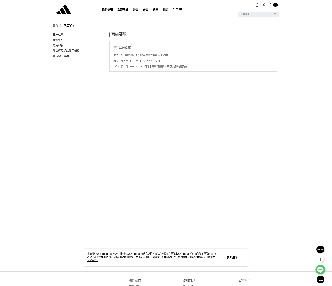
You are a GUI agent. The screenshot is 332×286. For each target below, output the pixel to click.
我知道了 (232, 257)
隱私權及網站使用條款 (121, 257)
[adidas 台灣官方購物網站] (74, 9)
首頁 (55, 25)
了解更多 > (92, 260)
